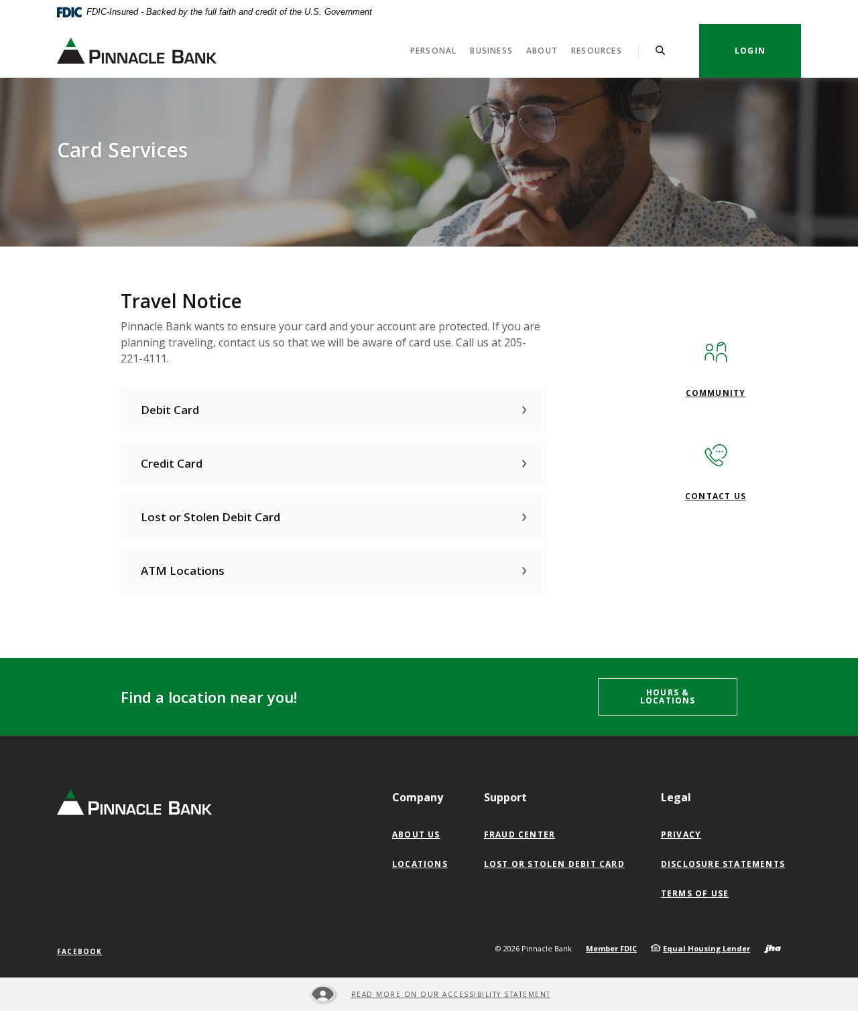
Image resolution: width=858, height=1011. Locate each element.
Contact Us (715, 496)
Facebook (80, 951)
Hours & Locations (668, 696)
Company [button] (417, 797)
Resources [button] (596, 50)
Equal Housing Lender (706, 948)
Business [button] (491, 50)
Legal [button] (676, 797)
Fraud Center (519, 834)
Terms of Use (695, 893)
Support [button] (505, 797)
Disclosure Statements (723, 864)
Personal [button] (433, 50)
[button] (333, 410)
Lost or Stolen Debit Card (554, 864)
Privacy (681, 834)
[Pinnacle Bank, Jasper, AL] (137, 51)
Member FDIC (611, 948)
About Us (416, 834)
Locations (420, 864)
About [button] (542, 50)
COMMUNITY (716, 393)
